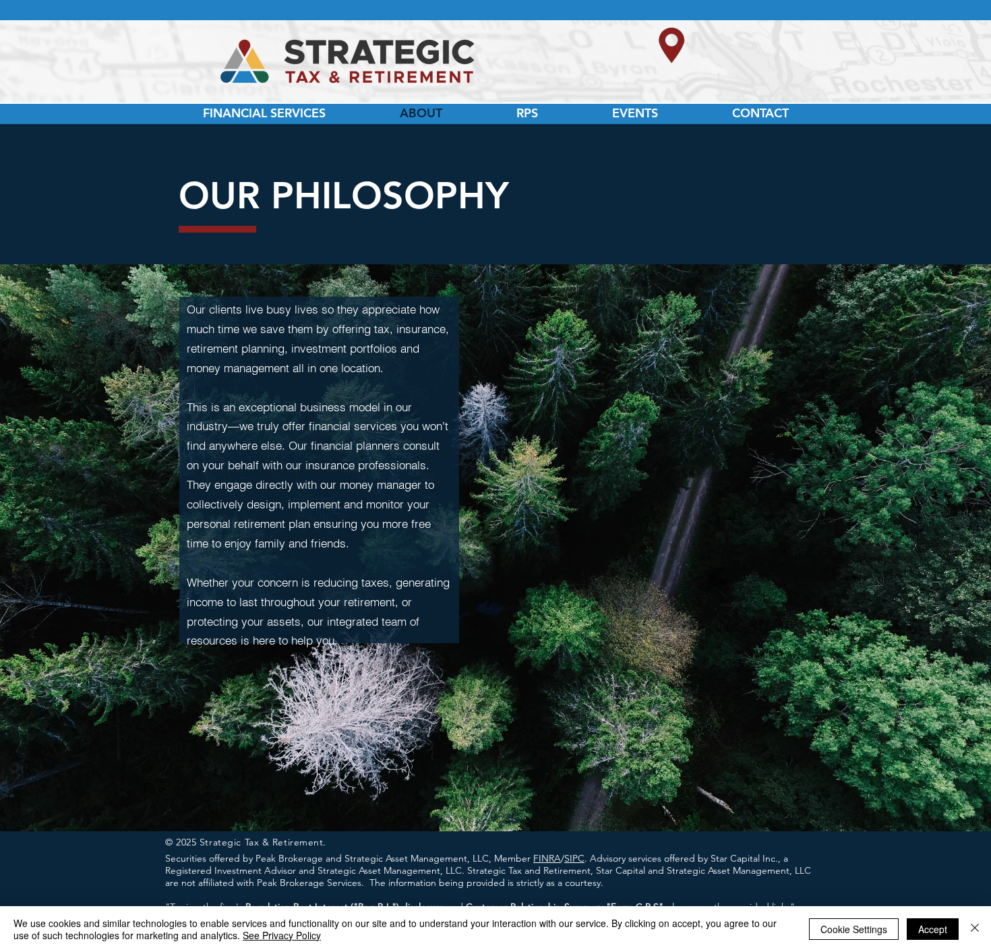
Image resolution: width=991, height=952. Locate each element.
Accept (932, 929)
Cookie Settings (853, 929)
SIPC (574, 858)
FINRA (547, 858)
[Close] (975, 929)
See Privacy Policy (282, 935)
